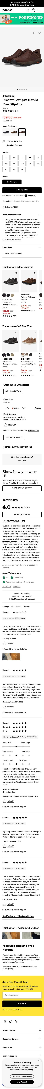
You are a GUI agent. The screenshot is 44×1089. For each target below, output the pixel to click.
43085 (15, 207)
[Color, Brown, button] (27, 355)
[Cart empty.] (33, 10)
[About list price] (11, 121)
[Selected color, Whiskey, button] (23, 355)
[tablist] (22, 581)
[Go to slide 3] (21, 89)
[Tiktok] (10, 1021)
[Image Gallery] (11, 656)
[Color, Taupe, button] (12, 295)
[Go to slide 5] (24, 89)
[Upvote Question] (7, 408)
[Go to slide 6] (26, 89)
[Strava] (16, 1021)
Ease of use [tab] (29, 582)
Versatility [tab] (18, 577)
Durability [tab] (6, 586)
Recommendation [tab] (14, 582)
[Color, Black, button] (8, 295)
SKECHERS (8, 96)
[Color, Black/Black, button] (31, 355)
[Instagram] (5, 1021)
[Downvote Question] (24, 408)
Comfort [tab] (16, 586)
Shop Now (29, 5)
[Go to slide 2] (19, 89)
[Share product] (34, 32)
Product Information (11, 214)
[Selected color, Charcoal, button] (4, 295)
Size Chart (7, 247)
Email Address (11, 995)
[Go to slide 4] (22, 89)
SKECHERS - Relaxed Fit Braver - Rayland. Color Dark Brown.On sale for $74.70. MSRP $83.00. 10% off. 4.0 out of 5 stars (29, 291)
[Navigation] (39, 10)
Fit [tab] (7, 577)
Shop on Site (25, 22)
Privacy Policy (27, 1070)
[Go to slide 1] (17, 89)
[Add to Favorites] (16, 273)
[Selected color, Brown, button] (41, 295)
